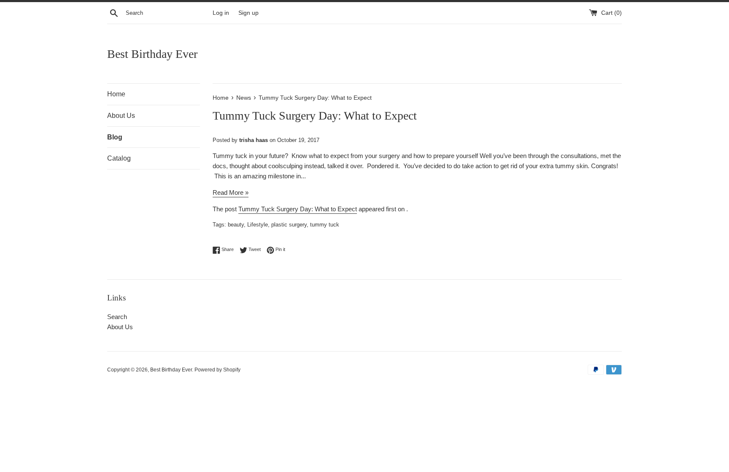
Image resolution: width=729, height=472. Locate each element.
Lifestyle (257, 224)
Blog (114, 137)
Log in (221, 13)
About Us (121, 115)
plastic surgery (289, 224)
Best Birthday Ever (152, 53)
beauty (236, 224)
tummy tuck (324, 224)
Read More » (230, 192)
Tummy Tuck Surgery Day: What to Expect (297, 209)
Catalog (119, 158)
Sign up (248, 13)
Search (117, 316)
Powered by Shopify (217, 370)
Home (116, 94)
